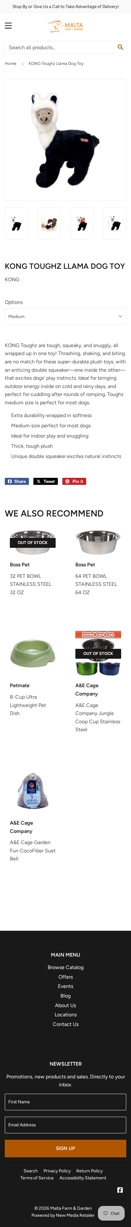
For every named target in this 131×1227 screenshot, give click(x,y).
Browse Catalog (66, 967)
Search (31, 1170)
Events (65, 986)
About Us (65, 1005)
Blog (65, 996)
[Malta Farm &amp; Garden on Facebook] (120, 1191)
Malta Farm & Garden (71, 1208)
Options (14, 302)
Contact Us (66, 1024)
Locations (66, 1015)
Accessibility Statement (82, 1177)
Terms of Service (37, 1177)
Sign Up (65, 1148)
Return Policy (89, 1170)
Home (10, 63)
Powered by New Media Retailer (63, 1215)
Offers (66, 977)
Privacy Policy (57, 1170)
